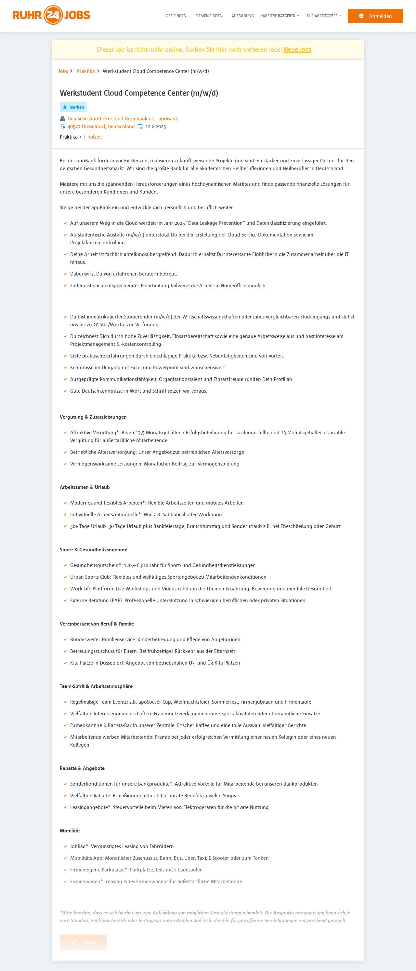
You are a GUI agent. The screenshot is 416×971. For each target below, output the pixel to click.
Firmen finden (208, 15)
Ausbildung (242, 15)
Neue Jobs (297, 49)
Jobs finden (175, 15)
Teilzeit (94, 136)
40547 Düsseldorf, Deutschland (101, 126)
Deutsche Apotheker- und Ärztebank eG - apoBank (123, 118)
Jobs (63, 71)
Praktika (86, 71)
